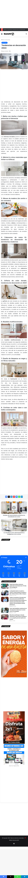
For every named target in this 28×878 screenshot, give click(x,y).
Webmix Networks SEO (14, 840)
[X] (9, 497)
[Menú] (1, 34)
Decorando (7, 39)
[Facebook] (6, 497)
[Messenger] (17, 497)
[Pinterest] (14, 497)
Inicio (3, 39)
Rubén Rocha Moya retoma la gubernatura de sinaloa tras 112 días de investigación (18, 586)
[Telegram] (22, 497)
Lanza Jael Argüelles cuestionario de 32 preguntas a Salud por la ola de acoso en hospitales (18, 610)
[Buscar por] (26, 34)
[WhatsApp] (19, 497)
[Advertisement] (14, 14)
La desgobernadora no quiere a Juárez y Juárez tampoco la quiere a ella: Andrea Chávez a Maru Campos (18, 592)
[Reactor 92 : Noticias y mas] (8, 34)
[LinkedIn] (11, 497)
